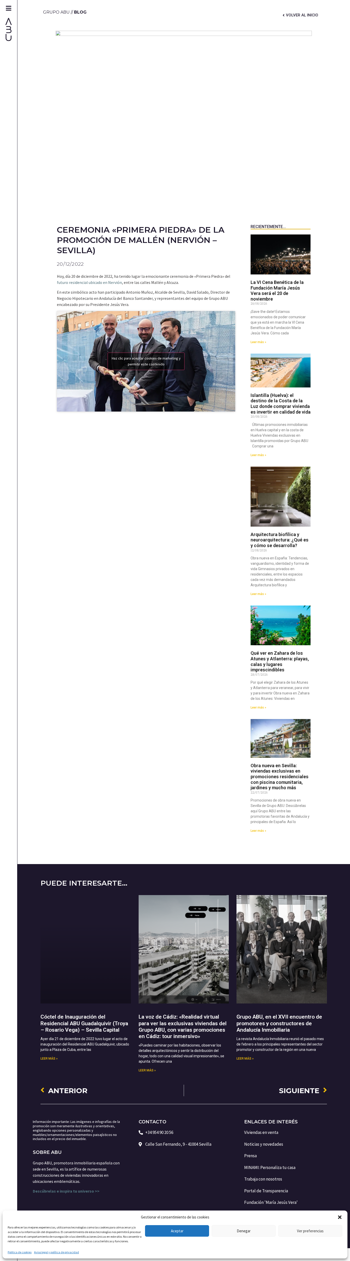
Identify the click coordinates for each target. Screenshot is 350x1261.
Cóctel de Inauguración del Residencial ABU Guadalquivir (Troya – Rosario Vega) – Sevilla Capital (84, 1023)
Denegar (244, 1230)
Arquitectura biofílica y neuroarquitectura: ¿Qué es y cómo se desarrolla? (279, 540)
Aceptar (177, 1230)
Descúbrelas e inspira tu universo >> (66, 1191)
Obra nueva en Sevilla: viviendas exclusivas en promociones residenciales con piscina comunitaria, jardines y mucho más (279, 776)
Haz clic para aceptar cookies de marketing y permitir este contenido (146, 361)
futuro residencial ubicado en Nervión (89, 282)
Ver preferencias (310, 1230)
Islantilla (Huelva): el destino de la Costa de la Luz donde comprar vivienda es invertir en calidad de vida (281, 404)
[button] (339, 1217)
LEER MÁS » (49, 1058)
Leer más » (258, 342)
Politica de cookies (20, 1252)
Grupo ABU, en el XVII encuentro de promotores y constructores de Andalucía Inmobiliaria (279, 1023)
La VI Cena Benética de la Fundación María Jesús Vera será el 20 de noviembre (277, 291)
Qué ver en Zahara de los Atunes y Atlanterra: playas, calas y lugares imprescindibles (280, 661)
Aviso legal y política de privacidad (56, 1252)
